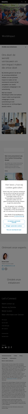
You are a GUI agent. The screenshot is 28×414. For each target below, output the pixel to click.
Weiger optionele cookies (14, 226)
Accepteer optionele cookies (14, 221)
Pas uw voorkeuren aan (14, 230)
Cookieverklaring (19, 216)
